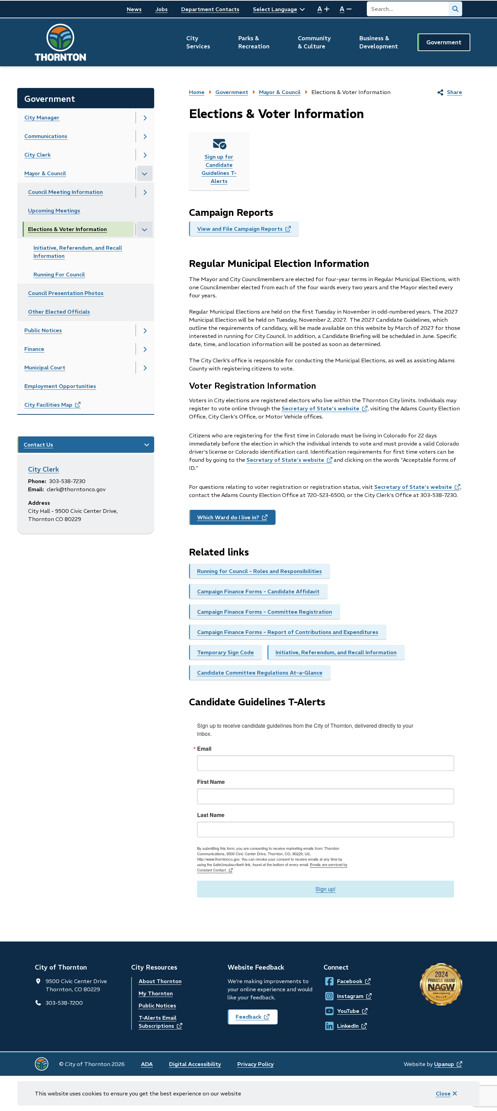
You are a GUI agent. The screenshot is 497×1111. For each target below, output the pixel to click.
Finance (34, 348)
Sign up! (325, 889)
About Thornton (160, 981)
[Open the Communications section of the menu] (144, 136)
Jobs (161, 9)
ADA (147, 1064)
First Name (211, 782)
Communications (45, 136)
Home (197, 92)
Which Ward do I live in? (236, 519)
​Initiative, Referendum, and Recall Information (77, 251)
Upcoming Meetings (54, 210)
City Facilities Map (59, 406)
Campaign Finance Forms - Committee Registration (264, 611)
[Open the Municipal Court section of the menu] (144, 367)
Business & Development (378, 42)
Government (444, 42)
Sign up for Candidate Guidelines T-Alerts (219, 168)
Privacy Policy (255, 1064)
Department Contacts (210, 9)
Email (204, 748)
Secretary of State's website (325, 408)
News (134, 9)
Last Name (210, 815)
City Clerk (37, 154)
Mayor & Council (45, 173)
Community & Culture (314, 42)
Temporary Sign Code (225, 652)
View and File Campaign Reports (248, 230)
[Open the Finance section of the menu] (144, 349)
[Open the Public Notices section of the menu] (144, 330)
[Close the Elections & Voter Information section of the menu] (144, 229)
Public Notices (43, 330)
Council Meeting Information (65, 191)
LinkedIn (343, 1025)
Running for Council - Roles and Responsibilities (259, 571)
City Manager (42, 117)
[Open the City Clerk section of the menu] (144, 154)
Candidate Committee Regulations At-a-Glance (260, 672)
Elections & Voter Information (67, 229)
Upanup (448, 1064)
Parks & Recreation (253, 42)
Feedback (257, 1018)
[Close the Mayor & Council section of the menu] (144, 173)
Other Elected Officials (59, 311)
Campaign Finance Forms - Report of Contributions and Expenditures (287, 632)
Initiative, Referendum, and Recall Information (336, 652)
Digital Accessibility (195, 1064)
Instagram (343, 996)
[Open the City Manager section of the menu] (144, 117)
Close (443, 1093)
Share (454, 92)
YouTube (343, 1010)
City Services (198, 42)
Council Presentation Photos (65, 293)
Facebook (343, 981)
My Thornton (156, 993)
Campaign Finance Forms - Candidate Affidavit (258, 591)
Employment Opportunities (60, 386)
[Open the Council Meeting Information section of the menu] (144, 192)
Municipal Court (44, 367)
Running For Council (59, 274)
